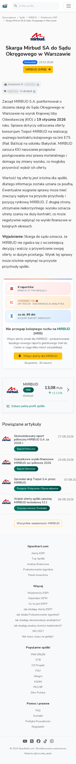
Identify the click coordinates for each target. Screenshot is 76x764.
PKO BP (38, 687)
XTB (38, 660)
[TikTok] (45, 741)
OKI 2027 (38, 631)
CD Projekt (38, 665)
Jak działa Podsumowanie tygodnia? (38, 614)
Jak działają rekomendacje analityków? (38, 620)
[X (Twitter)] (32, 741)
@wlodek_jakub (43, 753)
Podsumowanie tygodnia (38, 569)
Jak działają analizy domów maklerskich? (38, 625)
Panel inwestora (38, 575)
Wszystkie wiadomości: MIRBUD (38, 523)
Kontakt (38, 716)
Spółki (22, 17)
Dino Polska (38, 692)
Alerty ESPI (38, 553)
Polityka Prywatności (38, 721)
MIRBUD (33, 17)
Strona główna (9, 17)
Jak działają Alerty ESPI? (38, 609)
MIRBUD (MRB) (36, 69)
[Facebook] (39, 741)
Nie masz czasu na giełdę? (38, 636)
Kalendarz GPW (38, 598)
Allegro (38, 676)
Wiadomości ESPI (49, 17)
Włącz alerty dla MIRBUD (40, 356)
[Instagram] (51, 741)
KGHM (38, 681)
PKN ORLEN (38, 654)
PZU (38, 670)
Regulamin (38, 726)
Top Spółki (38, 558)
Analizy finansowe (38, 564)
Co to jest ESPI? (38, 604)
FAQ (38, 710)
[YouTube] (25, 741)
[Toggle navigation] (68, 6)
